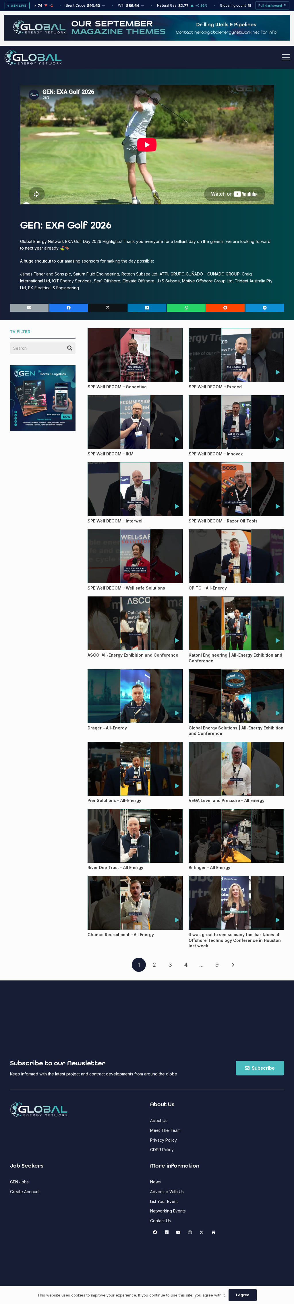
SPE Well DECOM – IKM (111, 453)
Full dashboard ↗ (272, 5)
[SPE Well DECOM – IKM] (135, 422)
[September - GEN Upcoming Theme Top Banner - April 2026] (147, 39)
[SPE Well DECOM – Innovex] (236, 422)
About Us (158, 1120)
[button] (286, 57)
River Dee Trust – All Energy (115, 867)
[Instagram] (190, 1232)
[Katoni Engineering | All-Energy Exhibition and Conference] (236, 623)
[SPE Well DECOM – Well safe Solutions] (135, 556)
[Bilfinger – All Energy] (236, 836)
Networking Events (168, 1210)
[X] (202, 1232)
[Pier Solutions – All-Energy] (135, 769)
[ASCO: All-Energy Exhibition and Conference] (135, 623)
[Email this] (29, 308)
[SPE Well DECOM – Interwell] (135, 489)
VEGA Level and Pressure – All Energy (226, 800)
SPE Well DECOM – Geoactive (117, 386)
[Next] (233, 965)
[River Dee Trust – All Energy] (135, 836)
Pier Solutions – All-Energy (114, 800)
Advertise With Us (167, 1191)
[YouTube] (178, 1232)
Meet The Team (165, 1130)
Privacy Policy (163, 1140)
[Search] (70, 348)
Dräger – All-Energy (107, 727)
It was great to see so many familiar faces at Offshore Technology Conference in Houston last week (235, 940)
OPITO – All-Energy (208, 588)
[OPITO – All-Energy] (236, 556)
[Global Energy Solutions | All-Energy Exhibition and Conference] (236, 696)
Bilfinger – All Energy (209, 867)
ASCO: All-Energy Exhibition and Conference (133, 655)
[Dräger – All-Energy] (135, 696)
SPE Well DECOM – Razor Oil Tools (223, 520)
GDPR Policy (162, 1149)
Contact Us (160, 1220)
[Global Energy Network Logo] (33, 57)
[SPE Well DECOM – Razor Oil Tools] (236, 489)
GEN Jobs (19, 1181)
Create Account (25, 1191)
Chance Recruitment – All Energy (121, 934)
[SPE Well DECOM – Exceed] (236, 355)
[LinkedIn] (167, 1232)
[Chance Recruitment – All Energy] (135, 903)
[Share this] (68, 308)
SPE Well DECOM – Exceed (215, 386)
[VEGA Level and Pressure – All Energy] (236, 769)
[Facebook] (155, 1232)
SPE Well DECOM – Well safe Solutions (126, 588)
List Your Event (164, 1201)
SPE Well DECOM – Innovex (216, 453)
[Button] (176, 372)
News (155, 1181)
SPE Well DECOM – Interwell (116, 520)
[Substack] (213, 1232)
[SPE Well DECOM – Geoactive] (135, 355)
